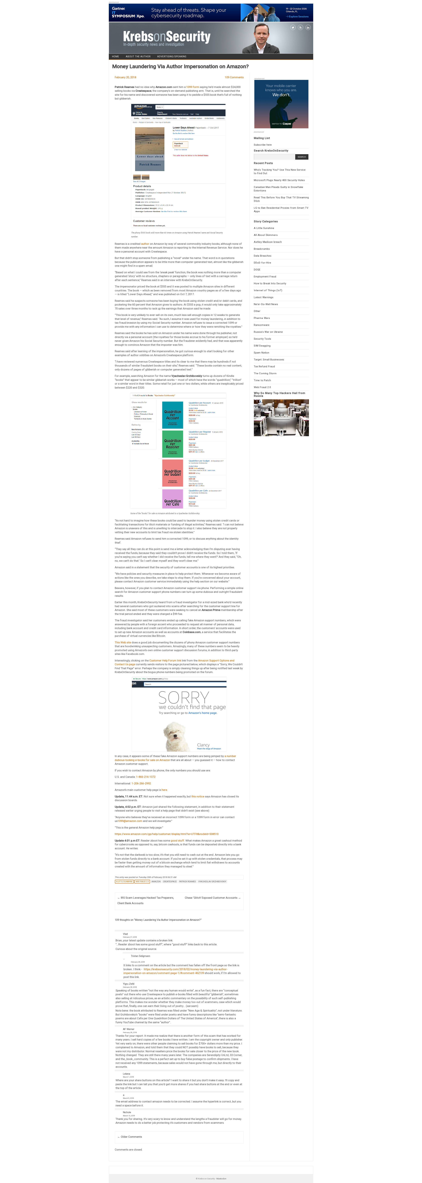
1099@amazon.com (130, 821)
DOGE (257, 269)
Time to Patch (262, 380)
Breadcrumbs (262, 248)
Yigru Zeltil (128, 983)
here (164, 789)
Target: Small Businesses (269, 359)
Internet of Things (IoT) (268, 290)
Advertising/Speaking (171, 56)
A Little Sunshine (124, 882)
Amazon (156, 881)
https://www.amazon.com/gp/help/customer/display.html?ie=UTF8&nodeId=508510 (166, 834)
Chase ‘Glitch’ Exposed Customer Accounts (213, 897)
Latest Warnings (263, 297)
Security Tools (262, 338)
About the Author (138, 56)
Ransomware (262, 325)
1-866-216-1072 (145, 776)
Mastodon (221, 1178)
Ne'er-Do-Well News (266, 304)
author (145, 243)
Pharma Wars (262, 318)
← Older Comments (129, 1136)
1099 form (192, 87)
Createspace (170, 881)
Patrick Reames (187, 881)
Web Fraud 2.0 (142, 882)
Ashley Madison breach (268, 241)
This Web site (123, 642)
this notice (197, 796)
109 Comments (234, 77)
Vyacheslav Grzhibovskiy (212, 881)
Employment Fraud (265, 276)
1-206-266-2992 (141, 783)
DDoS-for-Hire (262, 262)
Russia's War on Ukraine (268, 331)
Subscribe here (263, 144)
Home (115, 56)
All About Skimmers (266, 235)
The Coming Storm (265, 373)
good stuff (177, 840)
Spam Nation (261, 352)
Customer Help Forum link (165, 660)
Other (257, 311)
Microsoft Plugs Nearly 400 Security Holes (279, 180)
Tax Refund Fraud (264, 366)
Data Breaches (262, 255)
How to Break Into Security (270, 283)
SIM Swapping (262, 345)
